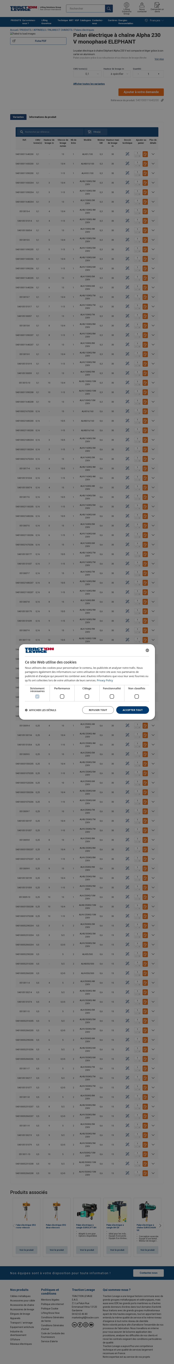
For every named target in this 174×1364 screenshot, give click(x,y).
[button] (40, 710)
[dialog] (87, 682)
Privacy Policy (105, 680)
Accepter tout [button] (133, 709)
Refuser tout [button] (98, 709)
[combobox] (147, 650)
